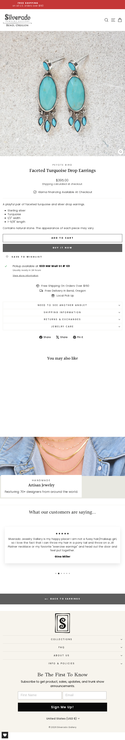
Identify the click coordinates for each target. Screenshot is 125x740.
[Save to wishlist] (7, 370)
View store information (25, 275)
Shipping (47, 184)
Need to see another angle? (62, 305)
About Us (62, 655)
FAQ (62, 647)
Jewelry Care (62, 326)
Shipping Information (62, 312)
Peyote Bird (63, 164)
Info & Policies (62, 663)
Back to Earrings (64, 598)
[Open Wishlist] (5, 735)
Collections (62, 639)
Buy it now (62, 247)
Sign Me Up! (62, 707)
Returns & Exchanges (62, 319)
